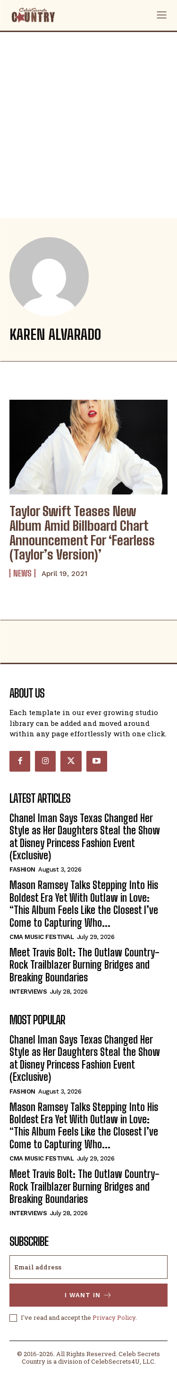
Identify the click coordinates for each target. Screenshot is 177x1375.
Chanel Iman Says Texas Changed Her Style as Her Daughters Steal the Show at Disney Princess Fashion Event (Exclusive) (84, 837)
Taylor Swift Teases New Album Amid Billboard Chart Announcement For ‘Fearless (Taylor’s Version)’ (82, 532)
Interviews (28, 991)
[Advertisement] (88, 125)
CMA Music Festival (41, 936)
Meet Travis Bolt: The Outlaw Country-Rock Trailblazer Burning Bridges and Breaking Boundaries (84, 965)
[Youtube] (96, 761)
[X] (70, 761)
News (22, 573)
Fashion (22, 869)
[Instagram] (45, 761)
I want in (83, 1295)
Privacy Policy (114, 1317)
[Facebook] (19, 761)
